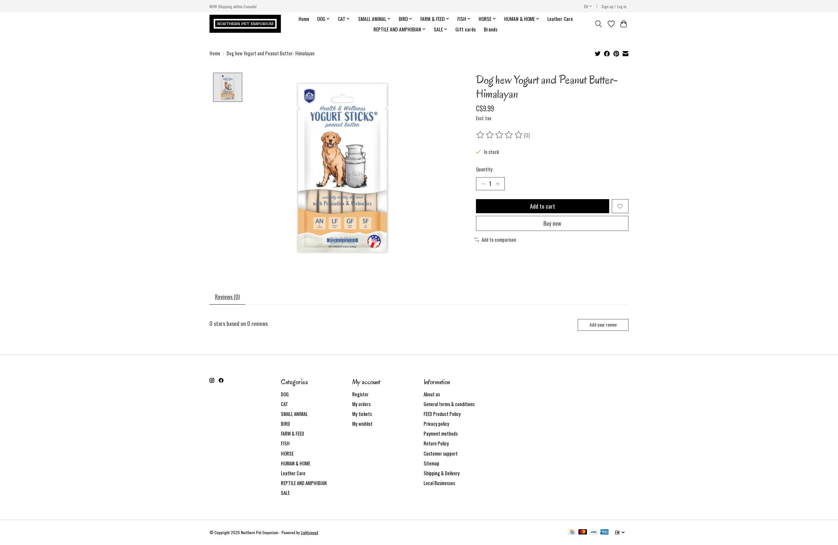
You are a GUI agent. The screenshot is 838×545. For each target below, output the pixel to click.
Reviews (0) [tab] (227, 296)
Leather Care (560, 18)
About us (432, 394)
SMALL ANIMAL (294, 413)
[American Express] (604, 532)
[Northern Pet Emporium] (245, 24)
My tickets (362, 413)
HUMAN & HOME (295, 463)
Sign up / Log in (614, 6)
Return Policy (436, 443)
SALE (285, 492)
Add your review (603, 324)
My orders (361, 404)
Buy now (552, 223)
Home (304, 18)
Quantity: (484, 169)
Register (360, 394)
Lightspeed (309, 532)
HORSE (287, 453)
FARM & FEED (292, 433)
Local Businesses (439, 482)
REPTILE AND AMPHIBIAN (304, 482)
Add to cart (542, 206)
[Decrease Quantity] (483, 183)
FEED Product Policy (442, 413)
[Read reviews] (500, 135)
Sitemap (431, 463)
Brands (491, 29)
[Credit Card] (572, 532)
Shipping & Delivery (442, 473)
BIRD (285, 423)
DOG (285, 394)
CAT (284, 404)
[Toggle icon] (598, 24)
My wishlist (362, 423)
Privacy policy (436, 423)
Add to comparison (499, 239)
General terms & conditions (449, 404)
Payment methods (441, 433)
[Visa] (593, 532)
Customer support (441, 453)
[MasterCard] (582, 532)
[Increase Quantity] (497, 183)
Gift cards (465, 29)
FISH (285, 443)
